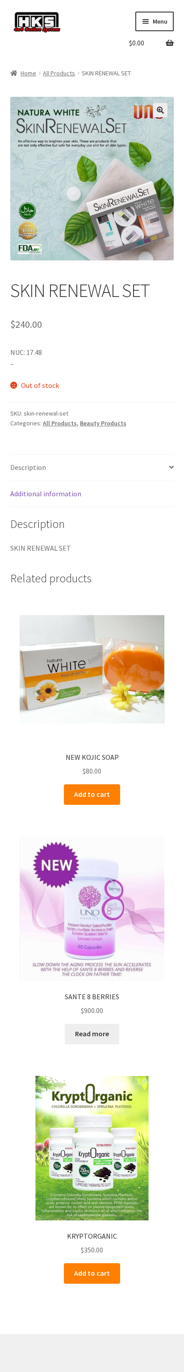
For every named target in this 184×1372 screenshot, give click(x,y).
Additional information (45, 493)
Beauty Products (103, 423)
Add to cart (92, 794)
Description (28, 467)
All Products (59, 73)
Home (28, 73)
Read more (92, 1033)
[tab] (92, 468)
